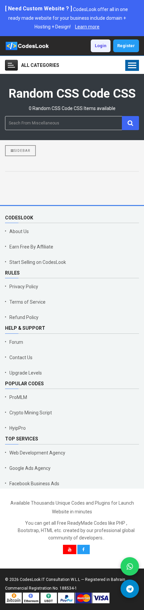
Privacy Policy (23, 286)
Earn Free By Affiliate (31, 246)
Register (126, 45)
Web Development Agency (37, 452)
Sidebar (22, 150)
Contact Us (20, 357)
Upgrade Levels (25, 373)
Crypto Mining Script (30, 412)
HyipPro (17, 428)
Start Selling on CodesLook (37, 262)
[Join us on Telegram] (130, 589)
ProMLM (18, 397)
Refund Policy (24, 317)
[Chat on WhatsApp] (130, 566)
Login (100, 45)
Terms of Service (27, 302)
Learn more (87, 26)
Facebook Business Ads (34, 483)
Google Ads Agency (30, 468)
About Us (19, 231)
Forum (16, 342)
